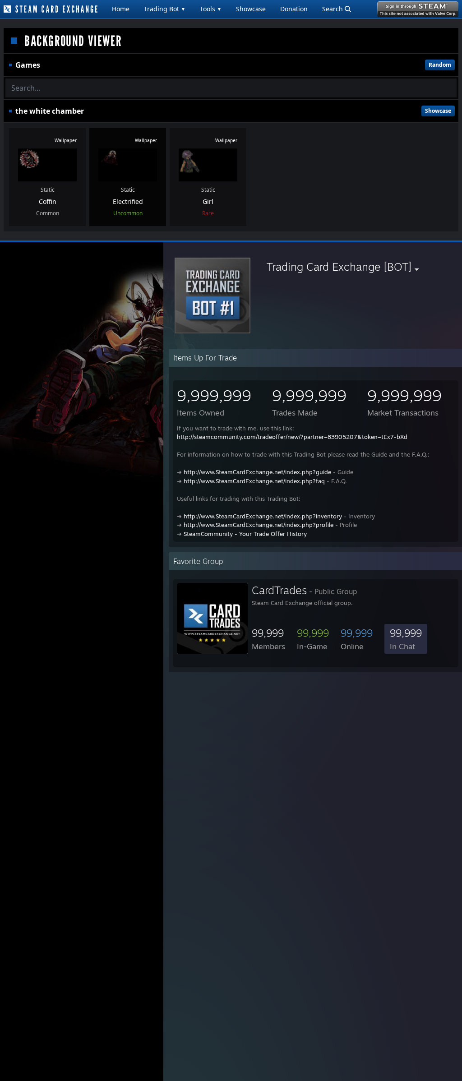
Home (120, 9)
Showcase (251, 9)
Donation (294, 9)
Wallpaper (66, 140)
